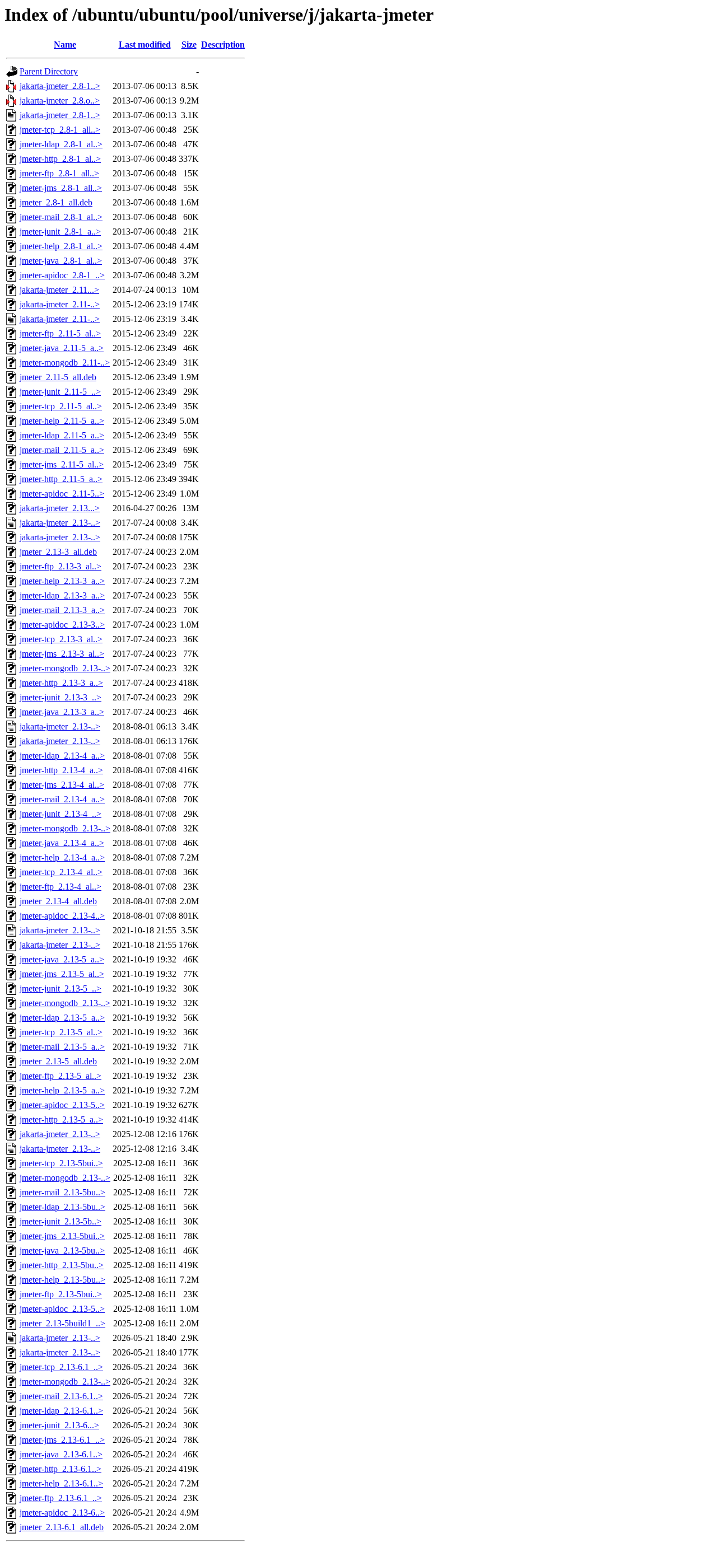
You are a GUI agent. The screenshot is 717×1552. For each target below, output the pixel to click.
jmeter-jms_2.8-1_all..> (61, 188)
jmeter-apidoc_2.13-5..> (62, 1105)
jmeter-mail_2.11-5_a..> (62, 450)
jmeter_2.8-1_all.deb (56, 202)
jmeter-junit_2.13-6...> (59, 1425)
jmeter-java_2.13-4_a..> (62, 843)
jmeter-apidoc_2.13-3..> (62, 624)
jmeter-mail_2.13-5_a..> (62, 1046)
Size (189, 44)
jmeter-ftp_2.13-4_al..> (60, 886)
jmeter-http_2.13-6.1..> (60, 1469)
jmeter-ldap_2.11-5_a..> (62, 435)
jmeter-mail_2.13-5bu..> (62, 1192)
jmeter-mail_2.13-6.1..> (61, 1396)
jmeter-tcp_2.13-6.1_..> (61, 1367)
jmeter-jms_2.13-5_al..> (62, 974)
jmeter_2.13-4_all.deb (58, 901)
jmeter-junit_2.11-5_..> (60, 391)
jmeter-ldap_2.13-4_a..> (62, 755)
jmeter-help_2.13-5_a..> (62, 1090)
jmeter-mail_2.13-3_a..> (62, 610)
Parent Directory (49, 71)
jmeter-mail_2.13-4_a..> (62, 799)
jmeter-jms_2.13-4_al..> (62, 784)
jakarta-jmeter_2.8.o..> (60, 100)
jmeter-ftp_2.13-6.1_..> (61, 1498)
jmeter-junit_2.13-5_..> (60, 988)
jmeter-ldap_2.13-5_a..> (62, 1017)
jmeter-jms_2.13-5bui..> (62, 1236)
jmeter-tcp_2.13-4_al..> (61, 872)
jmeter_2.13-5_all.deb (58, 1061)
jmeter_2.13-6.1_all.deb (62, 1527)
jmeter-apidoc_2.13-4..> (62, 915)
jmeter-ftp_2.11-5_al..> (60, 333)
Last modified (145, 44)
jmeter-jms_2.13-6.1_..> (62, 1440)
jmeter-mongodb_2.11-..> (65, 362)
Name (65, 44)
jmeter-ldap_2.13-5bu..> (62, 1207)
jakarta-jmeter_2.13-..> (60, 522)
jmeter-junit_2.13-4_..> (60, 814)
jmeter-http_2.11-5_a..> (61, 479)
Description (223, 44)
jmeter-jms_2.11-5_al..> (62, 464)
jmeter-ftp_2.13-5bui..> (61, 1294)
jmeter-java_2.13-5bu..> (62, 1250)
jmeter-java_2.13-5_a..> (62, 959)
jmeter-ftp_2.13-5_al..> (60, 1076)
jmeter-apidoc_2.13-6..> (62, 1512)
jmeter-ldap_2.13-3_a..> (62, 595)
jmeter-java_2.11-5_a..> (62, 348)
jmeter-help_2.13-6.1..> (61, 1483)
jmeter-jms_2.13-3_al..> (62, 653)
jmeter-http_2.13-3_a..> (61, 683)
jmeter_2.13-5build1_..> (62, 1323)
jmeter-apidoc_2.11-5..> (62, 493)
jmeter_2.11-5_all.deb (58, 377)
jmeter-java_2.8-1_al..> (61, 260)
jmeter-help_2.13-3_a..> (62, 581)
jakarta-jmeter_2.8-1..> (60, 86)
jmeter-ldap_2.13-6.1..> (61, 1410)
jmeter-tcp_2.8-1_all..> (60, 129)
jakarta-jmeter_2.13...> (60, 508)
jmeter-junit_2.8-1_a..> (60, 231)
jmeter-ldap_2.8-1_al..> (61, 144)
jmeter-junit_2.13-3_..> (60, 697)
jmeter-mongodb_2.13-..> (65, 668)
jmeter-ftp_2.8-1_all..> (59, 173)
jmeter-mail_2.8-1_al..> (61, 217)
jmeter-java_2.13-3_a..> (62, 712)
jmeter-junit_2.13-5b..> (60, 1221)
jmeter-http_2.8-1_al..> (60, 158)
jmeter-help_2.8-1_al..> (61, 246)
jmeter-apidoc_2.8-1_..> (62, 275)
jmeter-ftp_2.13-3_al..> (60, 566)
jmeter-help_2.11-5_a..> (62, 421)
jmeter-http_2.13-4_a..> (61, 770)
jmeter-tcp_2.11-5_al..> (61, 406)
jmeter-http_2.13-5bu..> (62, 1265)
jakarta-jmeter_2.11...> (59, 289)
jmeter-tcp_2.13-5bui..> (61, 1163)
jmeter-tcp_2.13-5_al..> (61, 1032)
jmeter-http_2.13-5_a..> (61, 1119)
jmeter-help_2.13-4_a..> (62, 857)
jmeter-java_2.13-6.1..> (61, 1454)
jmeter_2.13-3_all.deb (58, 552)
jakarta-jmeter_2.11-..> (60, 304)
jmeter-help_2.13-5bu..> (62, 1279)
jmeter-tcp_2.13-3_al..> (61, 639)
